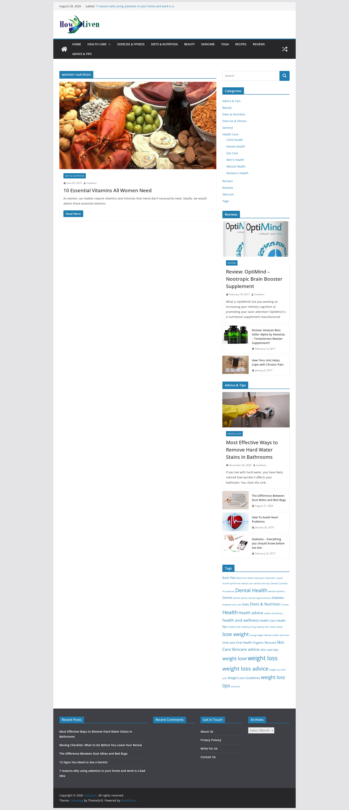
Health (230, 612)
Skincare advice (246, 649)
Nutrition (284, 635)
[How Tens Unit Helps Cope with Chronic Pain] (235, 365)
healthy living (249, 626)
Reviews (259, 44)
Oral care (228, 642)
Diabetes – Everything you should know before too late (268, 543)
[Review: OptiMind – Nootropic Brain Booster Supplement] (256, 239)
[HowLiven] (64, 49)
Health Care (96, 44)
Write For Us (209, 748)
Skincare (208, 44)
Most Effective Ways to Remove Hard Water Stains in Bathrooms (252, 449)
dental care (247, 583)
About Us (207, 731)
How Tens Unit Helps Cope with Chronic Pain (268, 362)
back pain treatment (264, 578)
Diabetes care (229, 604)
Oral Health (244, 642)
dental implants (276, 591)
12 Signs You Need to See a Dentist (119, 6)
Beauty (189, 44)
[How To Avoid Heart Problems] (235, 522)
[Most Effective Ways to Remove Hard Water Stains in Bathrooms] (256, 409)
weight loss (263, 658)
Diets (245, 604)
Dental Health (235, 146)
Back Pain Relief (245, 578)
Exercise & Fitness (131, 44)
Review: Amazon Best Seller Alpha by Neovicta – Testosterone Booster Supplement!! (268, 336)
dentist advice (240, 598)
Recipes (240, 44)
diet (239, 604)
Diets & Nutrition (164, 44)
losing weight (257, 635)
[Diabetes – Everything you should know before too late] (235, 546)
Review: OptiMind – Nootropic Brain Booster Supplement (254, 278)
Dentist (227, 598)
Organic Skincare (264, 642)
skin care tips (269, 650)
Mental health (271, 635)
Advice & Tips (82, 54)
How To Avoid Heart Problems (265, 519)
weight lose (234, 658)
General (227, 128)
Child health (234, 140)
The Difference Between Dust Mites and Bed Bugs (269, 498)
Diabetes (278, 598)
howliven (92, 183)
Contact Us (208, 757)
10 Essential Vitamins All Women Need (107, 190)
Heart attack (276, 626)
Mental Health (236, 166)
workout (235, 686)
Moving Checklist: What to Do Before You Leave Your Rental (100, 745)
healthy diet (234, 626)
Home (76, 44)
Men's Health (235, 160)
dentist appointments (259, 598)
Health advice (251, 612)
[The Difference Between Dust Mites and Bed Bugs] (235, 500)
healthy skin (262, 626)
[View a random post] (285, 49)
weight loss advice (245, 668)
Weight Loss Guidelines (244, 678)
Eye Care (232, 153)
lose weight (235, 634)
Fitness (285, 604)
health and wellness (240, 620)
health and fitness (273, 613)
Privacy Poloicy (211, 740)
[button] (108, 44)
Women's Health (237, 173)
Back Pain (229, 578)
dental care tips (262, 583)
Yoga (225, 44)
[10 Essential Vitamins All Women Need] (137, 125)
